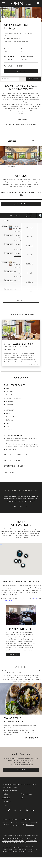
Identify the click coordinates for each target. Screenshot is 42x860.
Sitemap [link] (15, 838)
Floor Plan (8, 66)
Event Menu (30, 738)
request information (7, 600)
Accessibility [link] (6, 838)
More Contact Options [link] (9, 790)
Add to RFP (4, 226)
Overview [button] (5, 79)
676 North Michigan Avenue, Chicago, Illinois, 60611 (19, 784)
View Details (17, 231)
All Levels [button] (10, 216)
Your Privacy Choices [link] (9, 843)
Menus (19, 66)
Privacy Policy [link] (31, 838)
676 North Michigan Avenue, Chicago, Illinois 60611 (20, 33)
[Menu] (3, 3)
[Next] (40, 215)
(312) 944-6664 (13, 38)
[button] (38, 3)
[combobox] (21, 141)
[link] (9, 810)
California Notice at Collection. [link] (13, 840)
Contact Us (13, 654)
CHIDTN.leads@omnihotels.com (18, 41)
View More (33, 364)
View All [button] (20, 300)
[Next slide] (37, 158)
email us (36, 598)
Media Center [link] (6, 797)
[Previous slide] (4, 158)
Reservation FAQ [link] (25, 843)
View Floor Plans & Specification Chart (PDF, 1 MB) (21, 194)
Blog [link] (22, 797)
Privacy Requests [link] (31, 840)
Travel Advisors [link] (6, 801)
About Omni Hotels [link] (26, 794)
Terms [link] (22, 838)
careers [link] (4, 805)
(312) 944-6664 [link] (27, 598)
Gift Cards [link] (5, 794)
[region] (21, 157)
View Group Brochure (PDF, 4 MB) (20, 124)
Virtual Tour (28, 119)
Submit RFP (21, 71)
